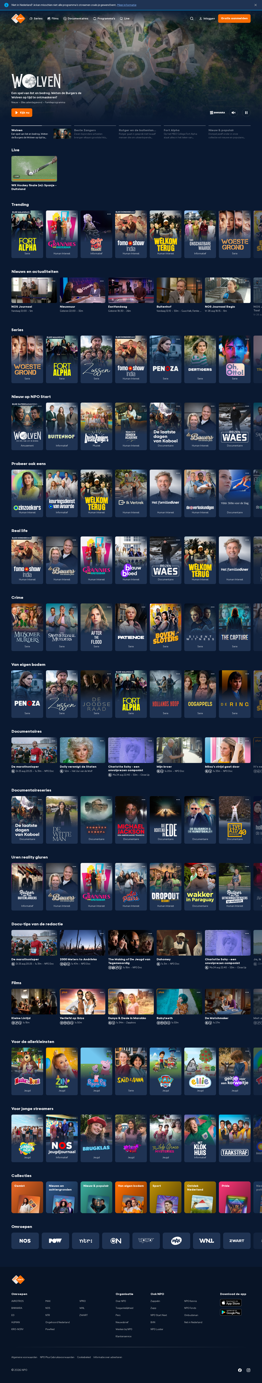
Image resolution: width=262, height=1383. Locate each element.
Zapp (153, 1308)
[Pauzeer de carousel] (246, 112)
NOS (47, 1308)
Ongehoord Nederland (57, 1322)
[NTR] (85, 1241)
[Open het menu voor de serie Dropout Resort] (178, 866)
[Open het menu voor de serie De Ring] (247, 674)
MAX (47, 1301)
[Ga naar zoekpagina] (191, 18)
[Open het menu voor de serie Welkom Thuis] (143, 1118)
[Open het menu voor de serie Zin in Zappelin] (74, 1051)
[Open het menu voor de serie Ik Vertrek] (143, 473)
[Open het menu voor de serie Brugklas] (109, 1118)
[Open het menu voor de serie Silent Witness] (212, 607)
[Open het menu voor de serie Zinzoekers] (39, 473)
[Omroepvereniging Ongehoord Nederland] (116, 1241)
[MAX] (176, 1241)
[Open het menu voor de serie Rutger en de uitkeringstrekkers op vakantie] (247, 866)
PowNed (50, 1329)
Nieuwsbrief (122, 1322)
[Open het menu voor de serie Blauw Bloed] (143, 540)
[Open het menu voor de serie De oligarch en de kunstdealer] (212, 800)
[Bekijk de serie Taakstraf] (235, 1138)
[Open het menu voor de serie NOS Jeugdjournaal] (74, 1118)
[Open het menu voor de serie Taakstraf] (247, 1118)
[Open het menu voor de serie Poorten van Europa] (109, 800)
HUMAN (15, 1322)
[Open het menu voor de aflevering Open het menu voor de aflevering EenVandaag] (150, 281)
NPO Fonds (190, 1308)
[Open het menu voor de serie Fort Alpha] (39, 214)
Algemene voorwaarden (24, 1357)
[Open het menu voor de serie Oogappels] (212, 674)
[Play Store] (231, 1312)
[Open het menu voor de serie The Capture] (247, 607)
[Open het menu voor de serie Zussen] (109, 339)
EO (12, 1315)
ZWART (83, 1315)
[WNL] (206, 1241)
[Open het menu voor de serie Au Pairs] (143, 866)
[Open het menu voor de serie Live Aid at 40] (247, 800)
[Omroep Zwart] (237, 1241)
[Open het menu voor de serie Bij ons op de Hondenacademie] (143, 406)
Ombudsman (191, 1315)
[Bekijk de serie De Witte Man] (62, 820)
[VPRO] (146, 1241)
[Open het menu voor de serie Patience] (143, 607)
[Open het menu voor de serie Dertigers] (212, 339)
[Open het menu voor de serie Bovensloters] (178, 607)
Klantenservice (123, 1336)
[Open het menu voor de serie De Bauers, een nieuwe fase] (212, 406)
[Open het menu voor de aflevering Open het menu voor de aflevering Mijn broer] (198, 741)
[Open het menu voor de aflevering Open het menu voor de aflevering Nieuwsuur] (102, 281)
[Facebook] (240, 1370)
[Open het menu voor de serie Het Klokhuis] (212, 1118)
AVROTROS (17, 1301)
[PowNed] (55, 1241)
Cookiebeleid (84, 1357)
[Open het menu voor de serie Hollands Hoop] (178, 674)
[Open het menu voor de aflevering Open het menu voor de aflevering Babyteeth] (198, 992)
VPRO (82, 1301)
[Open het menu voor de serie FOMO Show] (143, 214)
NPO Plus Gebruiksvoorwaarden (57, 1357)
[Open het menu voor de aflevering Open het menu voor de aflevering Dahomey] (198, 933)
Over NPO (121, 1301)
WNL (82, 1308)
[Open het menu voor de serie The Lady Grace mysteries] (178, 1118)
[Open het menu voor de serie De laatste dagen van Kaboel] (178, 406)
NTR (47, 1315)
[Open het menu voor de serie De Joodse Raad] (109, 674)
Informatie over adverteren (108, 1357)
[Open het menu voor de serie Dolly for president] (109, 214)
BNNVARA (16, 1308)
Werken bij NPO (124, 1329)
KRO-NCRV (17, 1329)
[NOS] (25, 1241)
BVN (153, 1322)
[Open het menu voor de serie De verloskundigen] (212, 473)
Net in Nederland (193, 1322)
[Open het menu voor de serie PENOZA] (178, 339)
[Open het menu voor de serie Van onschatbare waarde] (212, 214)
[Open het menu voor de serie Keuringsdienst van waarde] (74, 473)
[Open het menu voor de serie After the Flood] (109, 607)
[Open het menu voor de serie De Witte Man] (74, 800)
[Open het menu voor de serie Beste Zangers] (109, 406)
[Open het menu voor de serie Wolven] (39, 406)
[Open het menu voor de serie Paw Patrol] (178, 1051)
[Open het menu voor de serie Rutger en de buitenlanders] (39, 866)
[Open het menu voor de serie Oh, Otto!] (247, 339)
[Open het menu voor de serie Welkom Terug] (178, 214)
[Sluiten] (255, 5)
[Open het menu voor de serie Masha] (39, 1051)
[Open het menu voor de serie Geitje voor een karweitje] (247, 1051)
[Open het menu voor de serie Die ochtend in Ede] (178, 800)
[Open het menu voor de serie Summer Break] (39, 1118)
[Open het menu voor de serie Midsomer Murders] (39, 607)
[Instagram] (248, 1370)
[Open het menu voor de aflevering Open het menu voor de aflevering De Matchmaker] (247, 992)
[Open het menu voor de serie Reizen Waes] (247, 406)
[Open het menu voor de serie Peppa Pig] (109, 1051)
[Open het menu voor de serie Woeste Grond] (247, 214)
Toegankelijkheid (124, 1308)
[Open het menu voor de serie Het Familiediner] (178, 473)
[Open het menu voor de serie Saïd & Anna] (143, 1051)
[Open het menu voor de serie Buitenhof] (74, 406)
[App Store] (231, 1302)
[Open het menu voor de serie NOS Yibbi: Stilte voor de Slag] (247, 473)
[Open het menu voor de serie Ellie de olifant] (212, 1051)
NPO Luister (157, 1329)
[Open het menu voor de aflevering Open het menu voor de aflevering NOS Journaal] (53, 281)
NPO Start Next (159, 1315)
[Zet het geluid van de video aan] (233, 112)
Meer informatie (126, 5)
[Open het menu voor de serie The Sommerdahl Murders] (74, 607)
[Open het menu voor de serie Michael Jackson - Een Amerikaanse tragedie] (143, 800)
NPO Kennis (190, 1301)
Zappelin (155, 1301)
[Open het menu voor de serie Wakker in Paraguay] (212, 866)
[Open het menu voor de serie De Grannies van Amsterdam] (74, 214)
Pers (118, 1315)
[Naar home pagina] (18, 18)
